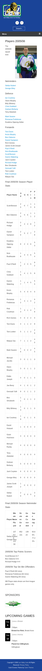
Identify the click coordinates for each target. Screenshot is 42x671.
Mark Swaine (10, 116)
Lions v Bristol (17, 621)
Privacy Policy (24, 665)
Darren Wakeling (11, 157)
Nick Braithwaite (11, 151)
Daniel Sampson (11, 140)
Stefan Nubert (10, 85)
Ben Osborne (10, 137)
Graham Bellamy (11, 109)
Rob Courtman (10, 174)
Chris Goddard (10, 106)
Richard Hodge (11, 163)
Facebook (17, 23)
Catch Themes (29, 667)
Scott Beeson (10, 154)
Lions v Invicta (17, 635)
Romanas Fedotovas (13, 119)
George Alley (10, 88)
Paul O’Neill (9, 148)
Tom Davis (9, 132)
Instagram (22, 23)
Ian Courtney (10, 98)
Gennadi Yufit (10, 168)
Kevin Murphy (10, 134)
